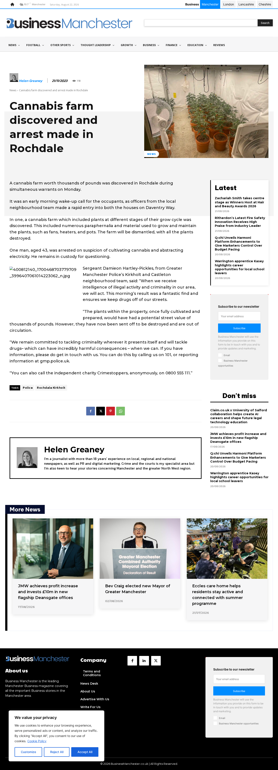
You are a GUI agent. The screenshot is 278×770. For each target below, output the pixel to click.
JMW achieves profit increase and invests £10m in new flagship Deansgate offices (238, 438)
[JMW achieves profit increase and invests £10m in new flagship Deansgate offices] (53, 548)
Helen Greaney (30, 81)
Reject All (56, 752)
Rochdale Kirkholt (51, 387)
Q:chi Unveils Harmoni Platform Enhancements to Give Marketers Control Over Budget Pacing (238, 244)
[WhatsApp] (120, 411)
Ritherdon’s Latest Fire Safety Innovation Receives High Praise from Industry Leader (240, 222)
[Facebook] (90, 411)
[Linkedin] (144, 660)
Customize (28, 752)
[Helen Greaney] (14, 80)
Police (28, 387)
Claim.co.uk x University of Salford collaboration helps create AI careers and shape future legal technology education (238, 416)
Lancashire (246, 4)
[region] (56, 735)
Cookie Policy (36, 741)
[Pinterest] (110, 411)
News (13, 90)
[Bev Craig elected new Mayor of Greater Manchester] (140, 548)
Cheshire (265, 4)
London (228, 4)
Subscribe (239, 328)
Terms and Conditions (92, 673)
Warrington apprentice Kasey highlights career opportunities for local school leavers (239, 267)
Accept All (85, 752)
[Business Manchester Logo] (69, 23)
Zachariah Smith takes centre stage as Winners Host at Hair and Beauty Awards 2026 (239, 202)
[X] (100, 411)
